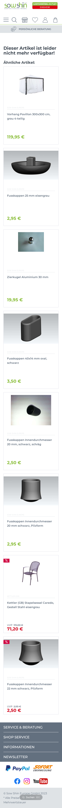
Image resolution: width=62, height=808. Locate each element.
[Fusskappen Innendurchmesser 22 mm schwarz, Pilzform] (31, 654)
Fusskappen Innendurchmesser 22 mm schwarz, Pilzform (29, 686)
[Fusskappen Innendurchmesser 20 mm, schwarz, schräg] (31, 410)
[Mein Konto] (45, 20)
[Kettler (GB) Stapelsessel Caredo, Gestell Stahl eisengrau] (31, 573)
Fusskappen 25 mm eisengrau (28, 195)
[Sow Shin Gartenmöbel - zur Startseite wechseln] (15, 6)
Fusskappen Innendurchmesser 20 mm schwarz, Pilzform (29, 523)
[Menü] (5, 20)
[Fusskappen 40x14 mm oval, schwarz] (31, 329)
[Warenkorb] (55, 20)
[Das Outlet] (45, 6)
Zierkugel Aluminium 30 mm (27, 277)
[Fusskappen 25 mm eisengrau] (31, 166)
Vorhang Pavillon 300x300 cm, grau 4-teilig (28, 116)
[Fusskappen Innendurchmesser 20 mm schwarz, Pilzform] (31, 491)
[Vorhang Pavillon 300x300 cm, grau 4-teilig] (31, 84)
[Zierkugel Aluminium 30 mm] (31, 247)
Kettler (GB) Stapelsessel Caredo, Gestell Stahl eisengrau (30, 605)
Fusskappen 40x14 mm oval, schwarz (27, 361)
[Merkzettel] (35, 20)
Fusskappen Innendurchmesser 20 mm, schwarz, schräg (29, 442)
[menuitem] (5, 20)
